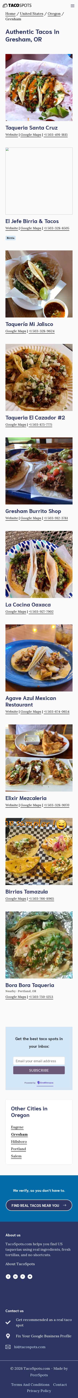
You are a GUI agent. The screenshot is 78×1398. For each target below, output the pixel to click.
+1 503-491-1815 (56, 134)
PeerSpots (39, 1375)
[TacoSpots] (18, 5)
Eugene (17, 1127)
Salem (16, 1156)
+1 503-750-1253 (41, 997)
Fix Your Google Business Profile (43, 1336)
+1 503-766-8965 (41, 898)
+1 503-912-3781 (56, 518)
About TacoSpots (20, 1264)
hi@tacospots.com (30, 1347)
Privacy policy (39, 1390)
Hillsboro (19, 1141)
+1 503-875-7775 (40, 424)
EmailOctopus (46, 1083)
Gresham (19, 1134)
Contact (60, 1384)
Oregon (54, 13)
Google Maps (30, 134)
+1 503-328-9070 (56, 805)
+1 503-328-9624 (42, 331)
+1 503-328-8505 (56, 228)
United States (31, 13)
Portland (18, 1148)
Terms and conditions (30, 1384)
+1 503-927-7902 (41, 611)
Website (11, 134)
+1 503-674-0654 (56, 711)
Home (10, 13)
